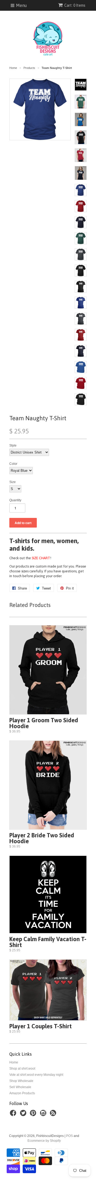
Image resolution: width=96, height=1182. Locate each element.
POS (69, 1136)
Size (12, 482)
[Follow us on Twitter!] (24, 1115)
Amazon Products (22, 1093)
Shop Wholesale (21, 1081)
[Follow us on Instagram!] (44, 1115)
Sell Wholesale (20, 1087)
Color (13, 464)
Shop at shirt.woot (22, 1068)
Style (13, 445)
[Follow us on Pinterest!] (34, 1115)
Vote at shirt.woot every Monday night (36, 1075)
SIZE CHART (41, 558)
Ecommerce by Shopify (44, 1141)
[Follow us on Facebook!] (14, 1115)
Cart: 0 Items (74, 5)
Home (13, 1062)
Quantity (15, 500)
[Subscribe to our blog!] (54, 1115)
